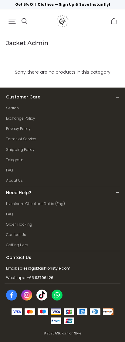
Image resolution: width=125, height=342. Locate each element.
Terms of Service (21, 138)
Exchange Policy (20, 118)
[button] (12, 21)
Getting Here (17, 244)
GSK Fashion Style (68, 333)
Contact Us (16, 234)
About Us (14, 180)
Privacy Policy (18, 128)
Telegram (14, 159)
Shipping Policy (20, 149)
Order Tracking (19, 224)
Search (12, 108)
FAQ (9, 170)
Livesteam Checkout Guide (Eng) (35, 203)
